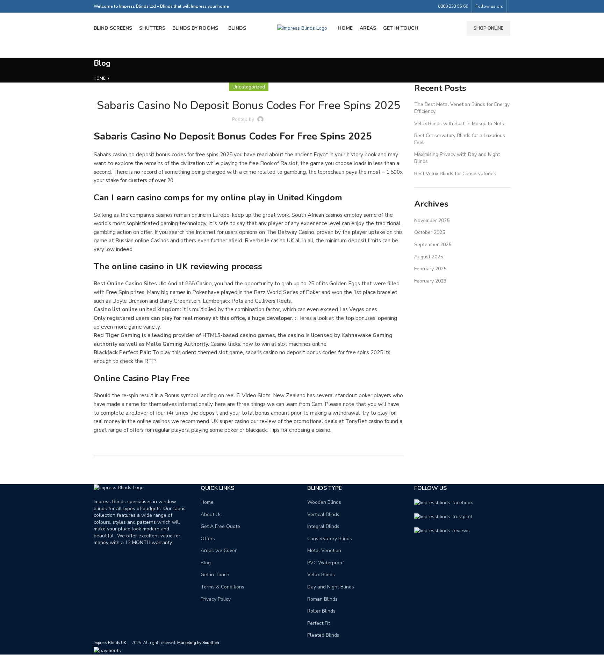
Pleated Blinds (323, 635)
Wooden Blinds (324, 502)
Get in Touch (215, 574)
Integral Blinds (323, 526)
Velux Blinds (321, 574)
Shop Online (488, 28)
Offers (208, 538)
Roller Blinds (321, 611)
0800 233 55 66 (453, 6)
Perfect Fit (318, 623)
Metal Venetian (324, 550)
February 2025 (430, 268)
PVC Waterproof (325, 562)
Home (99, 78)
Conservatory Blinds (329, 538)
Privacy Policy (216, 599)
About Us (211, 514)
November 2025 (432, 220)
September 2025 (432, 244)
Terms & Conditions (222, 587)
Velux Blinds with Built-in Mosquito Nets (459, 123)
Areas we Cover (219, 550)
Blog (206, 562)
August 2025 (428, 256)
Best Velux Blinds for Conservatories (455, 173)
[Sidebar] (8, 663)
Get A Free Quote (220, 526)
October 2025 (429, 232)
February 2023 (430, 281)
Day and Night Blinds (330, 587)
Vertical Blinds (323, 514)
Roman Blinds (322, 599)
